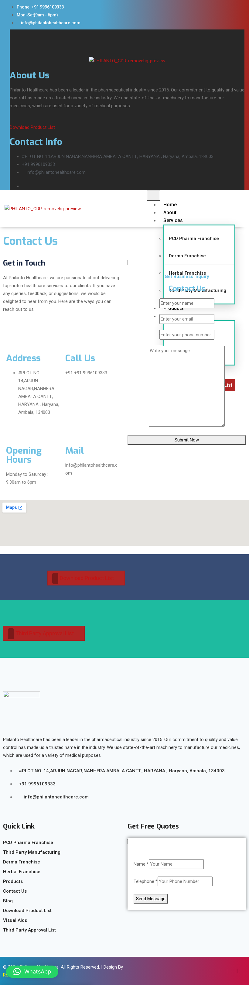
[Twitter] (223, 971)
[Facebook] (214, 971)
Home (170, 205)
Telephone (146, 881)
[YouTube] (241, 971)
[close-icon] (12, 33)
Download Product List (32, 127)
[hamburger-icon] (153, 195)
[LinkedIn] (232, 971)
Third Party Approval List (44, 633)
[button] (32, 972)
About (169, 212)
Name (141, 864)
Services (173, 220)
